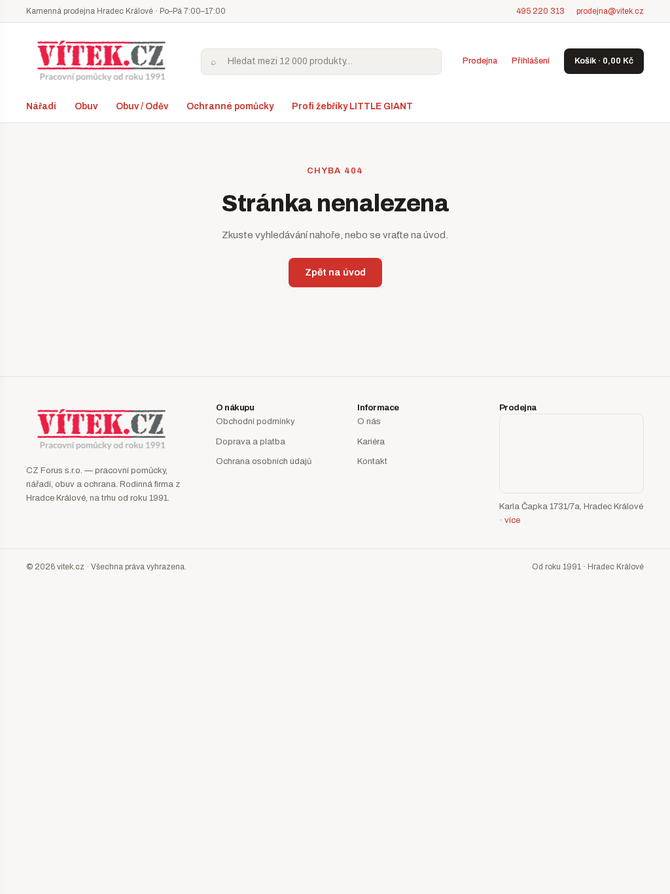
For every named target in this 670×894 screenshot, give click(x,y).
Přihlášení (531, 60)
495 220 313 (540, 11)
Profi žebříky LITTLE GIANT (352, 106)
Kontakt (372, 461)
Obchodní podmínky (255, 421)
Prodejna (480, 60)
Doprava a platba (250, 441)
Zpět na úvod (335, 272)
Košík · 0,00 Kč (603, 60)
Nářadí (41, 106)
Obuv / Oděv (142, 106)
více (512, 520)
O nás (369, 421)
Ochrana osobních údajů (263, 461)
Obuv (86, 106)
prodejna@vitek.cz (610, 11)
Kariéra (371, 441)
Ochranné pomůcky (229, 106)
